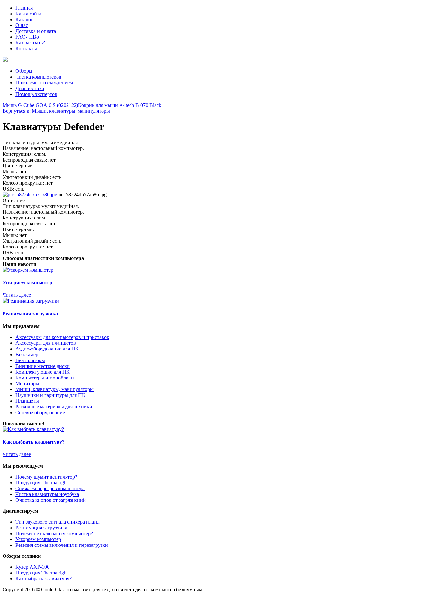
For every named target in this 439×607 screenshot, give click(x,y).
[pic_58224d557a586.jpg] (30, 194)
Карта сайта (28, 13)
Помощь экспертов (36, 94)
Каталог (24, 19)
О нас (21, 25)
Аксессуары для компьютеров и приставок (62, 337)
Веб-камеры (28, 354)
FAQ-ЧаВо (27, 37)
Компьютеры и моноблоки (44, 377)
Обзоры (23, 71)
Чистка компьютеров (38, 76)
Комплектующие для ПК (42, 372)
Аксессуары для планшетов (45, 343)
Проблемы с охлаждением (44, 82)
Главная (24, 8)
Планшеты (27, 401)
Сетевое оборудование (40, 412)
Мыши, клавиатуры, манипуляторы (54, 389)
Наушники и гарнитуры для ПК (50, 395)
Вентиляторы (30, 360)
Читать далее (17, 295)
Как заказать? (30, 42)
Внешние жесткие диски (42, 366)
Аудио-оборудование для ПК (47, 348)
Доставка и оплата (35, 31)
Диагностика (29, 88)
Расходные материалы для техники (53, 406)
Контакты (26, 48)
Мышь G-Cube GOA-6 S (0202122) (40, 105)
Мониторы (27, 383)
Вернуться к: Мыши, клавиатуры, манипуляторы (56, 111)
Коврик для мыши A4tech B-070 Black (119, 105)
